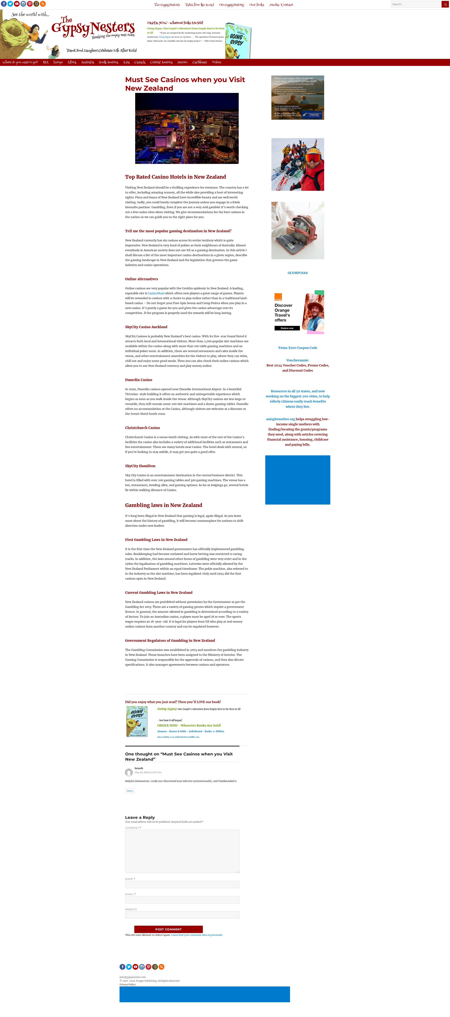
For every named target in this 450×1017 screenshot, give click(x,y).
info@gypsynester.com (133, 977)
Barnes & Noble (177, 731)
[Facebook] (3, 3)
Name (130, 879)
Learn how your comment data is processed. (197, 935)
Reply (130, 790)
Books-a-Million (214, 731)
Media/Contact (281, 5)
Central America (161, 62)
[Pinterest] (29, 3)
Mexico (182, 62)
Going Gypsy (165, 37)
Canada (139, 62)
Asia (126, 62)
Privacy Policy (128, 984)
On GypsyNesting (231, 5)
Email (130, 894)
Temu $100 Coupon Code (297, 348)
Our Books (256, 5)
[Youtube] (16, 3)
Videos (216, 62)
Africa (72, 62)
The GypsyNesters (167, 5)
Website (131, 909)
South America (108, 62)
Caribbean (199, 62)
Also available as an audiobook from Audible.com (178, 737)
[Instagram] (23, 3)
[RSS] (42, 3)
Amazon (162, 731)
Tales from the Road (199, 5)
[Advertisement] (298, 480)
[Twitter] (10, 3)
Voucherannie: (297, 360)
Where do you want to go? (20, 62)
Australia (87, 62)
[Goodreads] (36, 3)
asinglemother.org (280, 419)
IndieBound (195, 731)
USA (46, 62)
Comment (133, 827)
